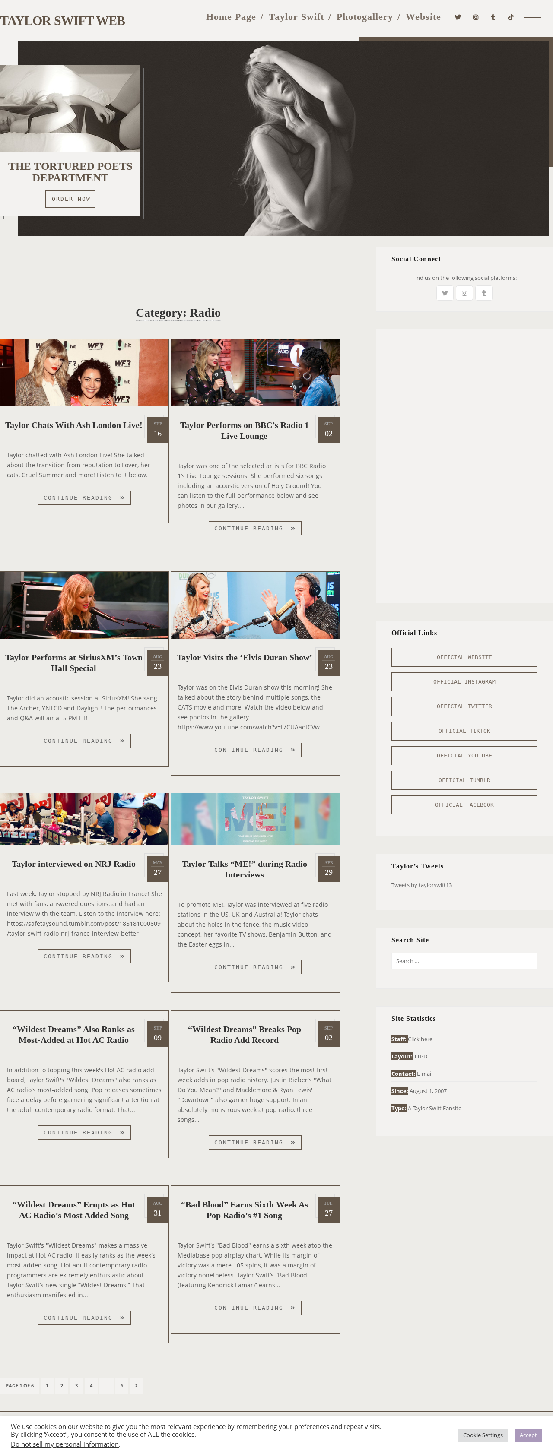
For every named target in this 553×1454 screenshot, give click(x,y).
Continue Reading (87, 499)
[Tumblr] (493, 16)
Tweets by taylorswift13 (421, 885)
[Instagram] (476, 16)
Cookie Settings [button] (483, 1435)
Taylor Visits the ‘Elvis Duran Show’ (244, 657)
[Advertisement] (178, 266)
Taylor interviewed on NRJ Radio (74, 863)
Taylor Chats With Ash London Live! (74, 425)
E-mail (424, 1073)
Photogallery (365, 16)
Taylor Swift (296, 16)
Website (423, 16)
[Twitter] (458, 16)
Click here (420, 1039)
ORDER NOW (71, 199)
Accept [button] (528, 1435)
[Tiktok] (511, 16)
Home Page (231, 16)
